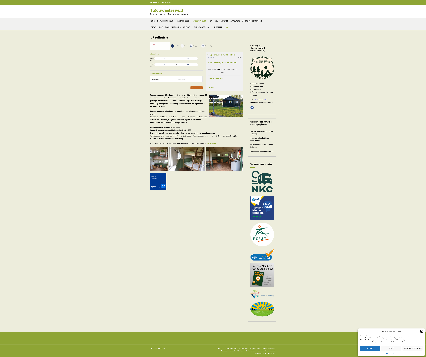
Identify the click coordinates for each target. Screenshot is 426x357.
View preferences (413, 348)
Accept (370, 348)
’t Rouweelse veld (165, 21)
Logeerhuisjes (199, 21)
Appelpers (235, 21)
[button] (421, 331)
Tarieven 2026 (183, 21)
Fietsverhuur (157, 27)
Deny (391, 348)
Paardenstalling (173, 27)
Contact (186, 27)
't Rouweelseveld (166, 10)
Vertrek (180, 78)
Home (152, 21)
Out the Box (161, 348)
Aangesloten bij (201, 27)
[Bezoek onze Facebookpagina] (252, 109)
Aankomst (155, 78)
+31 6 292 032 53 (260, 100)
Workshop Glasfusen (252, 21)
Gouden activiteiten (219, 21)
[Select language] (160, 46)
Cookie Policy (390, 353)
